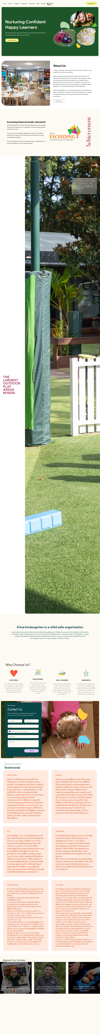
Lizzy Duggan (59, 885)
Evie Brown (58, 775)
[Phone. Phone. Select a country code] (10, 731)
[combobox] (23, 736)
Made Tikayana (59, 831)
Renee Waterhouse (12, 885)
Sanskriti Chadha (12, 775)
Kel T (8, 831)
